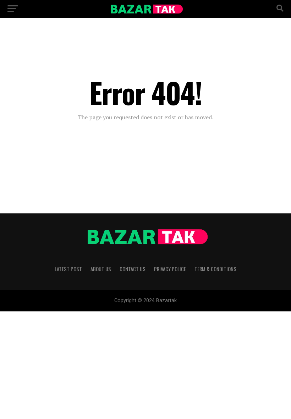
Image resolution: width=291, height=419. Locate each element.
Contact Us (133, 269)
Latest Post (68, 269)
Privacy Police (170, 269)
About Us (100, 269)
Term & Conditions (215, 269)
